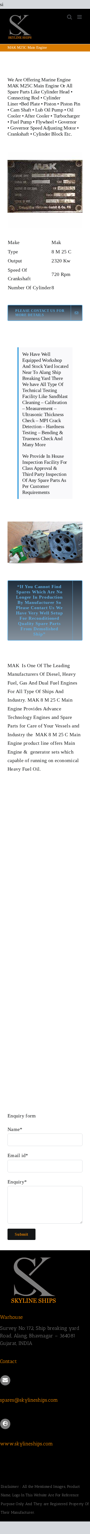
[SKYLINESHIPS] (34, 1256)
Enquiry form (22, 1115)
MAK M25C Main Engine (33, 85)
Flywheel (45, 122)
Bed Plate (30, 103)
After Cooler (36, 116)
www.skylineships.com (26, 1444)
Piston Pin (70, 103)
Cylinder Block (48, 134)
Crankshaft (18, 134)
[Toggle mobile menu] (79, 17)
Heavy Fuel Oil (24, 769)
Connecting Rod (23, 97)
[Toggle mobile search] (69, 17)
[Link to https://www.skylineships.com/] (5, 1423)
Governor (67, 122)
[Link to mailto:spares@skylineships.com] (5, 1380)
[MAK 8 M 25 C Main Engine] (45, 155)
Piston (50, 103)
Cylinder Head (55, 91)
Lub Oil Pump (49, 109)
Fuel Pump (21, 122)
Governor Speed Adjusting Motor (43, 128)
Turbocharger (67, 116)
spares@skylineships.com (29, 1400)
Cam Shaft (20, 109)
